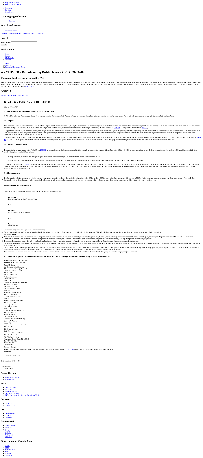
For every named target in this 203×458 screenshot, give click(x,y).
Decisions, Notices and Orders (15, 67)
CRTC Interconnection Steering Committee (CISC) (22, 395)
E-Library (8, 389)
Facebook (8, 427)
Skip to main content (12, 2)
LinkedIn (8, 433)
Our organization (10, 387)
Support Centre (10, 405)
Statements (8, 417)
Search (4, 45)
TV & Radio (9, 58)
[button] (11, 30)
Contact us (8, 403)
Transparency (9, 379)
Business (8, 60)
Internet (7, 56)
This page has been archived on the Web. (14, 95)
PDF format (70, 349)
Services (8, 10)
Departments (9, 12)
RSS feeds (8, 437)
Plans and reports (10, 391)
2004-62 (117, 128)
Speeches (8, 415)
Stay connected (10, 425)
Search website (6, 42)
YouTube (8, 431)
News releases (10, 413)
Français (12, 21)
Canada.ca (8, 8)
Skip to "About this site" (13, 4)
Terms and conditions (12, 377)
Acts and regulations (12, 393)
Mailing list (9, 435)
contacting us (29, 86)
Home (7, 63)
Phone (7, 54)
